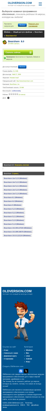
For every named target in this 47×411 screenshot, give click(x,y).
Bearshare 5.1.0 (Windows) (14, 224)
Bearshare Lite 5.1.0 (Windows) (15, 194)
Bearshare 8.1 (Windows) (13, 197)
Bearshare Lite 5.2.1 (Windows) (15, 186)
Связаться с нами (11, 353)
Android (29, 359)
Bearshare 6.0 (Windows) (13, 201)
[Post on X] (8, 98)
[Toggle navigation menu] (40, 4)
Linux (28, 356)
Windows (7, 32)
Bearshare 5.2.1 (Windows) (14, 216)
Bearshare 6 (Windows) (12, 205)
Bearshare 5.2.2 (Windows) (14, 213)
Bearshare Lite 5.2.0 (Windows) (15, 190)
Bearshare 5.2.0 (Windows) (14, 220)
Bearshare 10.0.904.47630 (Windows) (18, 228)
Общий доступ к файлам (22, 32)
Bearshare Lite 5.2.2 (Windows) (15, 182)
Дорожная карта (10, 356)
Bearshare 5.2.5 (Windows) (14, 209)
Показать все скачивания (33, 25)
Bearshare (39, 32)
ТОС (28, 405)
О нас (6, 350)
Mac (27, 353)
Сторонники (8, 359)
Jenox (5, 407)
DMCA (22, 405)
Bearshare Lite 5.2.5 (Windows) (15, 178)
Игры (28, 362)
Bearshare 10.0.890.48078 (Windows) (18, 232)
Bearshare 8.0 (16, 41)
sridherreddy (16, 91)
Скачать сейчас (13, 52)
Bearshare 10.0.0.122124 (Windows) (17, 236)
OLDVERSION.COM (20, 2)
